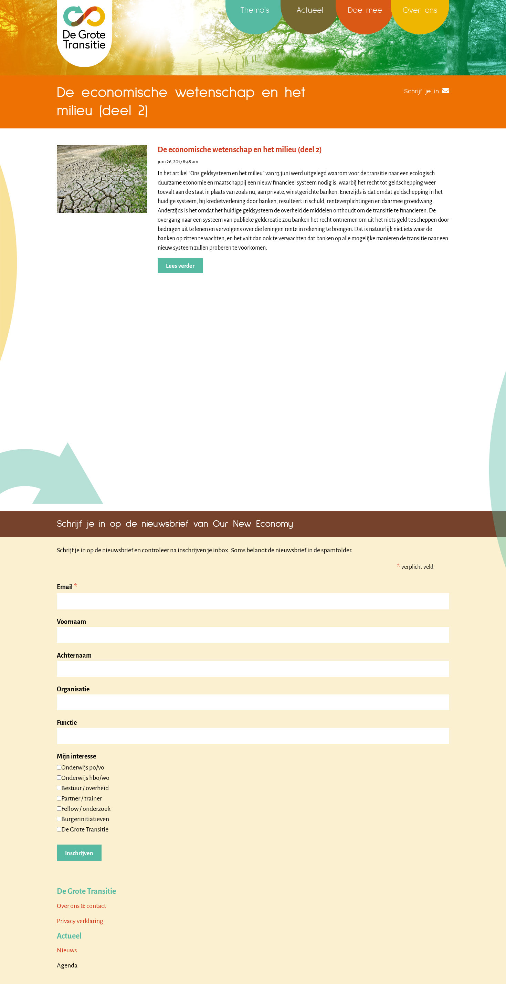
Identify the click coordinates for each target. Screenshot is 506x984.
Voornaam (71, 621)
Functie (67, 722)
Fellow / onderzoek (85, 808)
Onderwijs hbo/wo (85, 777)
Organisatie (73, 689)
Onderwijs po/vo (82, 767)
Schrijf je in (421, 91)
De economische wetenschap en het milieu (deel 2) (240, 150)
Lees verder (180, 266)
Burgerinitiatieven (85, 819)
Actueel (309, 10)
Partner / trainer (81, 798)
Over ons (420, 10)
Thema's (254, 10)
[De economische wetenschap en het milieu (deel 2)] (102, 178)
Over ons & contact (81, 905)
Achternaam (74, 655)
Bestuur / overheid (85, 788)
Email (67, 587)
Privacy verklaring (80, 921)
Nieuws (67, 950)
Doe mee (365, 10)
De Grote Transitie (84, 829)
